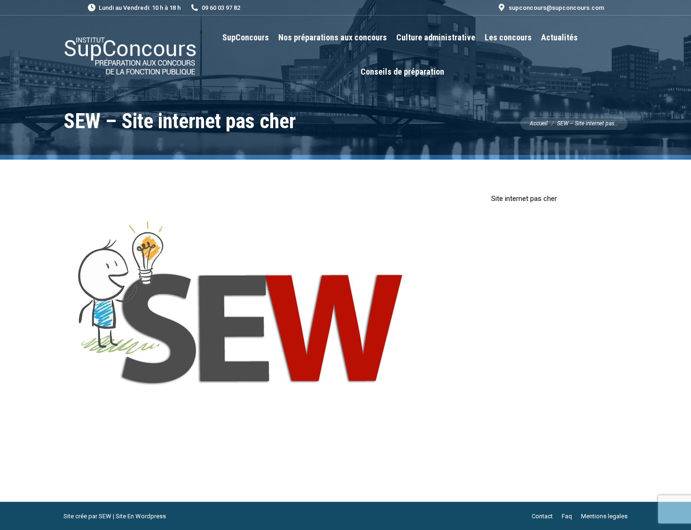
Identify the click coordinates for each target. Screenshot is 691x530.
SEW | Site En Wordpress (132, 516)
